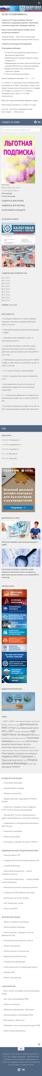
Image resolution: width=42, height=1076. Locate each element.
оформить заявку (31, 100)
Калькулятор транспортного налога (18, 940)
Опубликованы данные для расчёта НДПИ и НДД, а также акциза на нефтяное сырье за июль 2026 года (20, 362)
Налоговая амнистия (18, 738)
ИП (4, 731)
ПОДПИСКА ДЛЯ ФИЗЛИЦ (13, 205)
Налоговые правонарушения (15, 747)
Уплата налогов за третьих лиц (16, 951)
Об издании (7, 193)
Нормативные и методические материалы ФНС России (20, 824)
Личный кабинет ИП (12, 855)
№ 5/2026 (6, 289)
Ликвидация (17, 732)
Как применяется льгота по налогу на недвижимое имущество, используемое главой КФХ (18, 387)
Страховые (26, 756)
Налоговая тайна (19, 741)
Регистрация (8, 753)
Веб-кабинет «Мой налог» (14, 1020)
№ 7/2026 (6, 294)
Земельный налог (30, 728)
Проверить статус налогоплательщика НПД (22, 1025)
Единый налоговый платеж (15, 956)
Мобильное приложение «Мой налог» (19, 1009)
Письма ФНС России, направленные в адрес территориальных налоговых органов (20, 816)
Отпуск (16, 750)
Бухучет (37, 721)
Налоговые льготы (20, 744)
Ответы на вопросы (12, 1004)
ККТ (11, 731)
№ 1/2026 (6, 277)
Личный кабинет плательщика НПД (18, 1015)
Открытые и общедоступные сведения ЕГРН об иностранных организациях (19, 808)
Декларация (16, 725)
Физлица (20, 763)
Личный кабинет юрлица (14, 788)
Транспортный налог (12, 760)
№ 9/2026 (6, 300)
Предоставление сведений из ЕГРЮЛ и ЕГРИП (19, 800)
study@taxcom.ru (18, 90)
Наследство (32, 748)
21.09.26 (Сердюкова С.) (11, 444)
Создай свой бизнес (12, 865)
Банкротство (29, 721)
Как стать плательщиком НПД (16, 999)
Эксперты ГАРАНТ (11, 767)
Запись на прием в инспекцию (16, 921)
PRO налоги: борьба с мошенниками (18, 370)
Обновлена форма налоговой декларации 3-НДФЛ (20, 543)
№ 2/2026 (6, 280)
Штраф (29, 764)
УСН (24, 760)
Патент (31, 750)
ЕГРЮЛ (12, 727)
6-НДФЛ (16, 721)
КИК (7, 732)
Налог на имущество (22, 734)
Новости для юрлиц (12, 836)
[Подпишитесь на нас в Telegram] (35, 122)
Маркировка (26, 731)
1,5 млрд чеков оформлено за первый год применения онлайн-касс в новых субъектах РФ (20, 398)
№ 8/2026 (6, 297)
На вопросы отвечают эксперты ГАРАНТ (21, 842)
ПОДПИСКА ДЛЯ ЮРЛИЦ (13, 200)
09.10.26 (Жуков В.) (9, 458)
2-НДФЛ (5, 721)
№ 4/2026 (6, 286)
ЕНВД (18, 728)
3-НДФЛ (11, 721)
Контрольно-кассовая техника (16, 898)
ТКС (35, 757)
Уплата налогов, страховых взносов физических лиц (17, 934)
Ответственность (8, 750)
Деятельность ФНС (20, 726)
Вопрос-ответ (7, 724)
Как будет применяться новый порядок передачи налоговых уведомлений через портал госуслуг (19, 321)
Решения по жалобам (13, 831)
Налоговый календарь (13, 782)
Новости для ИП (10, 908)
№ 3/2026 (6, 283)
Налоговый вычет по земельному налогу (20, 967)
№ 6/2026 (6, 292)
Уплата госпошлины (12, 945)
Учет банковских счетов (13, 903)
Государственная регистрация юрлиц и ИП (21, 860)
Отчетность (24, 750)
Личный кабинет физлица (14, 927)
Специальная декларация (14, 961)
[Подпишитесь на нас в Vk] (39, 122)
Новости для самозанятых (15, 1030)
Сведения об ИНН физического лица (19, 892)
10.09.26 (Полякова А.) (11, 440)
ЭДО (34, 764)
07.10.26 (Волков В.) (10, 453)
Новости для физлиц (12, 977)
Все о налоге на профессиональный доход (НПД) (20, 992)
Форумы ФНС (9, 972)
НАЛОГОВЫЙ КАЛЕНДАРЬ (14, 210)
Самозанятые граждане (26, 753)
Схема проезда (8, 196)
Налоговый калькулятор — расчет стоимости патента (17, 872)
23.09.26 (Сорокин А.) (10, 449)
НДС (33, 731)
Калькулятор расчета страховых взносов (21, 887)
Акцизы (22, 721)
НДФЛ (5, 734)
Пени (37, 750)
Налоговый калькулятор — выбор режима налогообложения (20, 880)
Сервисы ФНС (10, 756)
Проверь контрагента (13, 793)
